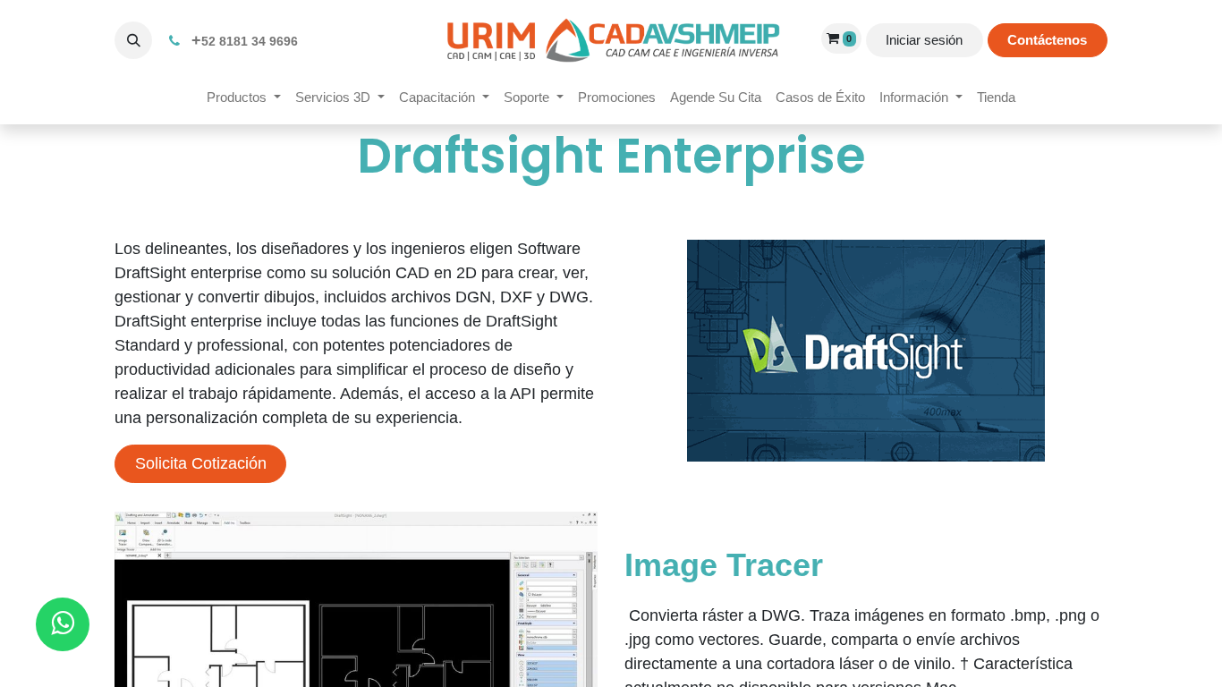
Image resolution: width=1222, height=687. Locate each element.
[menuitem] (243, 98)
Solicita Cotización (201, 463)
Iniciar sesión (924, 39)
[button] (133, 40)
